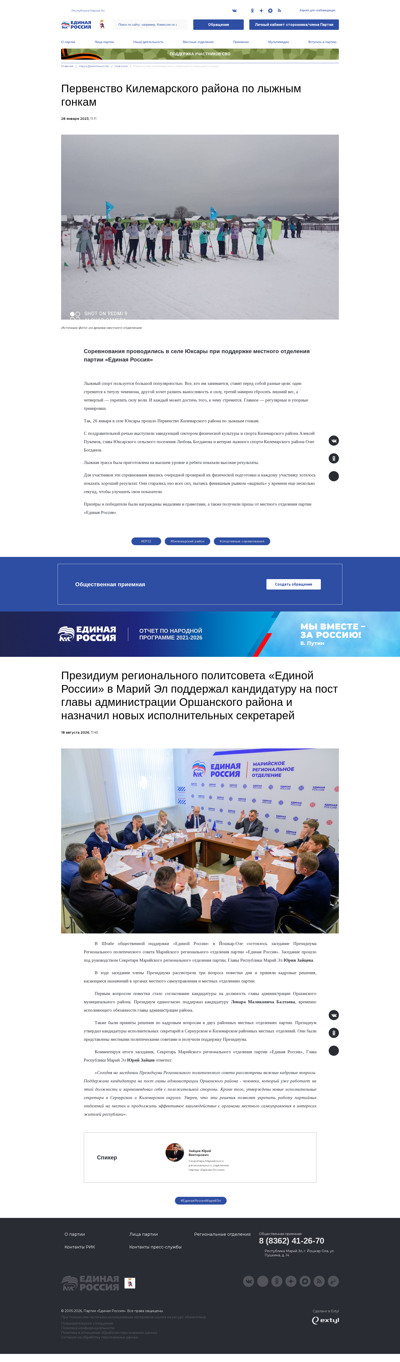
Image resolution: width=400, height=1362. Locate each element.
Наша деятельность (148, 42)
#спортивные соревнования (242, 541)
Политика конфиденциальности (88, 1328)
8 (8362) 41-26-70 (291, 1240)
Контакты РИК (80, 1247)
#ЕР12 (146, 541)
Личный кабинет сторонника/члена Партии (294, 24)
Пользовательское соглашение (87, 1323)
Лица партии (104, 42)
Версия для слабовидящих (317, 10)
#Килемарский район (188, 541)
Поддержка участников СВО (200, 54)
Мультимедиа (278, 42)
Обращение (218, 24)
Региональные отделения (222, 1234)
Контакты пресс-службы (155, 1247)
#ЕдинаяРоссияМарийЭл (201, 1200)
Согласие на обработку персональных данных (99, 1337)
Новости (121, 66)
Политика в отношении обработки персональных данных (109, 1333)
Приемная (241, 42)
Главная (67, 66)
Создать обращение (293, 584)
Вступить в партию (322, 42)
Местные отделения (198, 42)
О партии (68, 42)
